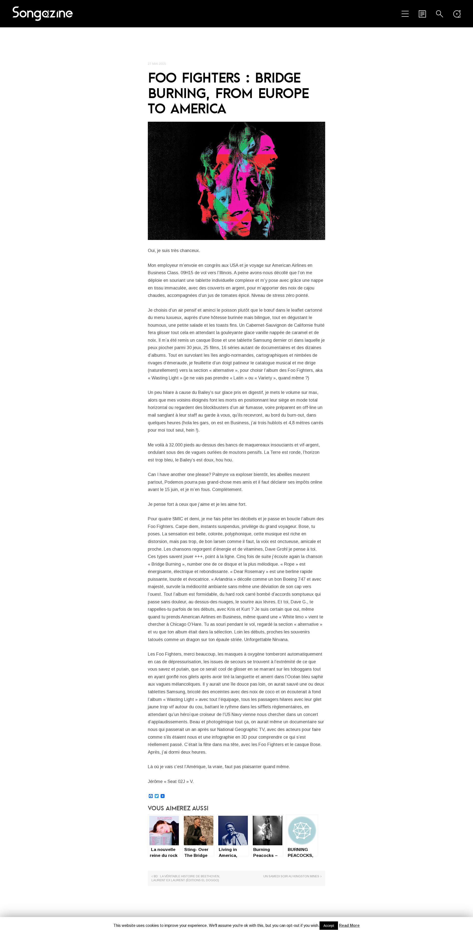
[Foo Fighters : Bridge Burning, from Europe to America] (236, 181)
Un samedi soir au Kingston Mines (291, 876)
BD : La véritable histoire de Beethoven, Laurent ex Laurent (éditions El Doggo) (186, 878)
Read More (349, 925)
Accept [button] (328, 926)
